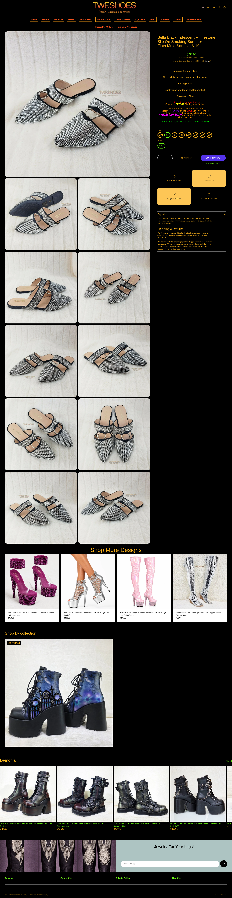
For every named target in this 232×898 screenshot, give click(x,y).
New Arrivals (85, 19)
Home (34, 19)
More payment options (213, 163)
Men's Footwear (194, 19)
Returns (45, 19)
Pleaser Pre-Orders (104, 27)
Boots (153, 19)
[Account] (219, 7)
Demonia (58, 19)
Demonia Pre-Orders (127, 27)
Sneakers (165, 19)
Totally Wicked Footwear (18, 895)
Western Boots (103, 19)
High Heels (140, 19)
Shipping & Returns (170, 229)
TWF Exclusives (122, 19)
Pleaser (71, 19)
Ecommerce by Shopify (40, 895)
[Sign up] (223, 863)
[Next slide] (55, 581)
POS (28, 895)
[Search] (214, 7)
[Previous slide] (8, 581)
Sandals (177, 19)
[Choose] (55, 605)
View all (229, 761)
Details (162, 214)
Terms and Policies (221, 895)
